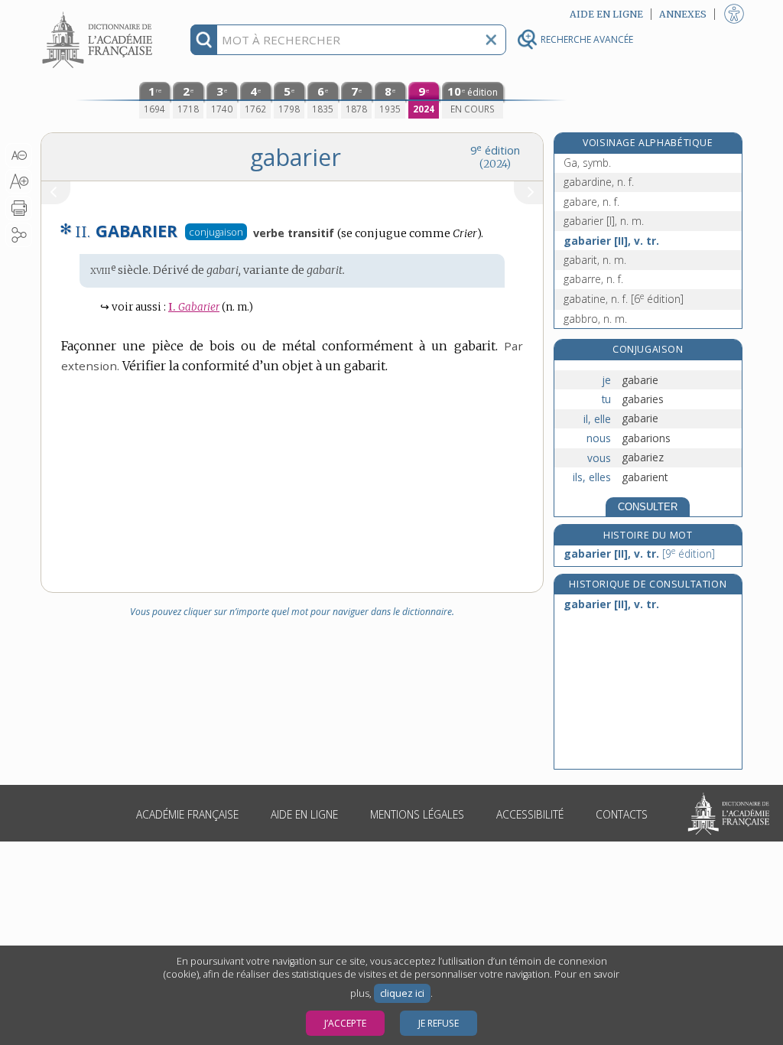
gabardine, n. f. (599, 181)
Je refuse (438, 1023)
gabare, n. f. (591, 201)
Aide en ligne (304, 814)
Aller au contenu (99, 13)
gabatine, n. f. (624, 298)
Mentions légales (417, 814)
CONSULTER (647, 507)
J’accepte (345, 1023)
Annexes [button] (683, 14)
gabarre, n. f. (593, 279)
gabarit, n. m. (595, 259)
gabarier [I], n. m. (604, 220)
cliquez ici (402, 993)
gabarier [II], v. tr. (611, 240)
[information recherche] (203, 39)
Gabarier (193, 307)
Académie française (187, 814)
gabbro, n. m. (595, 318)
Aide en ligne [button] (606, 14)
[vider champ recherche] (491, 39)
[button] (18, 155)
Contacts (622, 814)
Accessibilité (530, 814)
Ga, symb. (587, 162)
